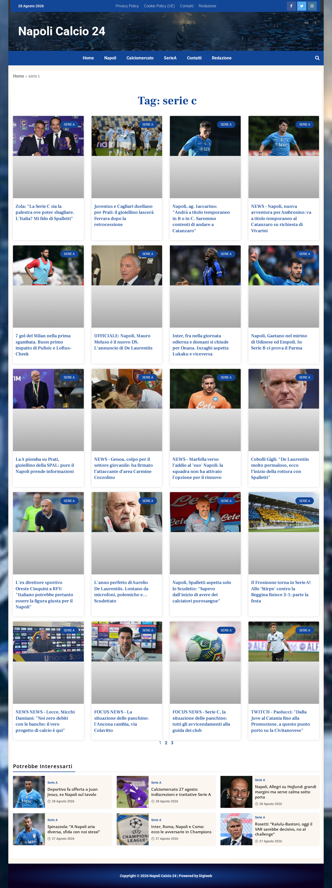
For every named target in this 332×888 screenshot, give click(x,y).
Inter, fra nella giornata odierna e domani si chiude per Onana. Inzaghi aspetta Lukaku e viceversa (200, 345)
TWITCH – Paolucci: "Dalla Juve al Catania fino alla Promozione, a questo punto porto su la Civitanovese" (280, 721)
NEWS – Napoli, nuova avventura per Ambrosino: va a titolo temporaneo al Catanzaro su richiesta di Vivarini (281, 218)
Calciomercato (140, 58)
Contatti (186, 6)
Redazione (207, 6)
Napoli (110, 58)
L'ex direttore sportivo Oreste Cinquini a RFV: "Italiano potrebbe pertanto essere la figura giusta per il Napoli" (44, 595)
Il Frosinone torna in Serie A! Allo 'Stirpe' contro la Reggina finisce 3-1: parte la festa (281, 592)
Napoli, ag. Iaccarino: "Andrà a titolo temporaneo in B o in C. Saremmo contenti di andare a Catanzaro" (201, 218)
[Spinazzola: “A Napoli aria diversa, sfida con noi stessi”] (29, 829)
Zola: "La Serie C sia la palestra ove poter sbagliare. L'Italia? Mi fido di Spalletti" (45, 212)
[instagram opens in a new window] (312, 6)
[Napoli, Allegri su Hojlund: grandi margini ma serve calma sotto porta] (236, 792)
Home (88, 58)
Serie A (52, 782)
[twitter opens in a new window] (301, 6)
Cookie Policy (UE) (159, 6)
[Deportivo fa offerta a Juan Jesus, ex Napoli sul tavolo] (29, 792)
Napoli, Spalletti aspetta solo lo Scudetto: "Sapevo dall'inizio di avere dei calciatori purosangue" (201, 592)
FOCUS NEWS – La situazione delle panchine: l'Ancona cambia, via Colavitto (121, 721)
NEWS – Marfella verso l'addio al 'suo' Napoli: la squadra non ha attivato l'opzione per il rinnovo (197, 468)
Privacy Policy (127, 6)
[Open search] (317, 58)
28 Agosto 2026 (63, 801)
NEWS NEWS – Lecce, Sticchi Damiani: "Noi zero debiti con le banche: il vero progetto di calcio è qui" (45, 721)
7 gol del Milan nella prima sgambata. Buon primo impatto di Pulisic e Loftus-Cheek (44, 345)
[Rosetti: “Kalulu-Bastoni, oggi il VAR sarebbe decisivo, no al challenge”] (236, 829)
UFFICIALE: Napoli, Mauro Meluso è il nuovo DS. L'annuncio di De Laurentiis (123, 342)
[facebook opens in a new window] (291, 6)
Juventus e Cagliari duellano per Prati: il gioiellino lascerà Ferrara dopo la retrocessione (124, 215)
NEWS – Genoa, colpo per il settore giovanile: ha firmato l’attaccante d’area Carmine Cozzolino (123, 468)
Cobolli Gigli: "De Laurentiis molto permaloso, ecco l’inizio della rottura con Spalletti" (280, 468)
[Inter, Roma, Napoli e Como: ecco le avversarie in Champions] (133, 829)
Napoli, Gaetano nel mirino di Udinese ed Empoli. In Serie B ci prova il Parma (279, 342)
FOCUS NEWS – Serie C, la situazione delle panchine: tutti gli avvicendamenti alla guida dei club (201, 721)
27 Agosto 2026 (63, 838)
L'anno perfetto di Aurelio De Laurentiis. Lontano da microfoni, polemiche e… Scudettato (121, 592)
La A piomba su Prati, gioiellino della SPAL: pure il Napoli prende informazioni (45, 465)
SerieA (170, 58)
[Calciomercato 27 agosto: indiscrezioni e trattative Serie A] (133, 792)
